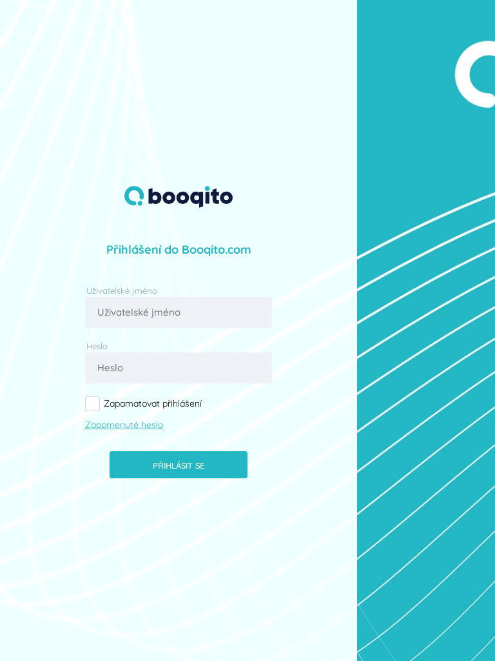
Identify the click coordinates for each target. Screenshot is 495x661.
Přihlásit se (178, 465)
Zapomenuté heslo (124, 425)
